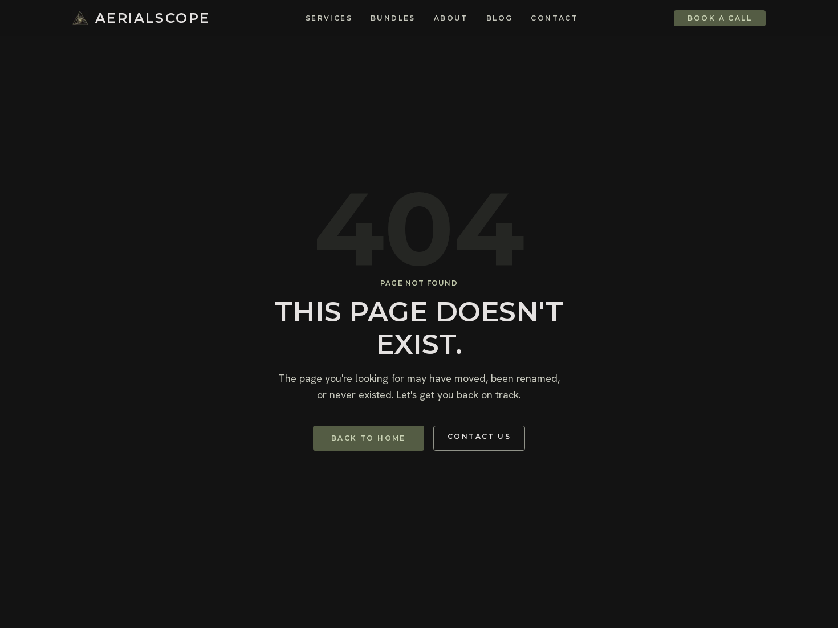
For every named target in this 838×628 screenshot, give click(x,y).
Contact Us (479, 436)
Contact (554, 18)
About (451, 18)
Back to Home (368, 438)
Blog (499, 18)
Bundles (393, 18)
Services (329, 18)
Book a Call (720, 18)
